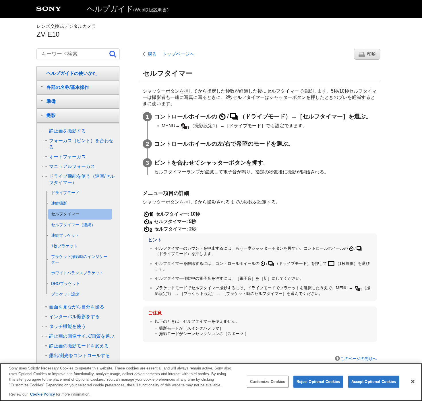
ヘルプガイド (128, 9)
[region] (211, 382)
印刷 (371, 54)
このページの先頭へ (358, 358)
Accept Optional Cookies (373, 382)
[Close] (412, 381)
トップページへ (178, 54)
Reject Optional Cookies (318, 382)
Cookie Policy (43, 394)
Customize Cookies (267, 382)
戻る (152, 54)
